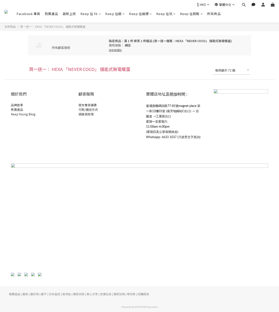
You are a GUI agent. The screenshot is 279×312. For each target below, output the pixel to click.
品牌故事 (17, 105)
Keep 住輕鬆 (190, 13)
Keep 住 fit (89, 13)
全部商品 (10, 26)
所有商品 (214, 13)
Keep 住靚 (113, 13)
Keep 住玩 (164, 13)
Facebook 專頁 (28, 13)
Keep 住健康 (139, 13)
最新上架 (69, 13)
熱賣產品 (51, 13)
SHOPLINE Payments (146, 307)
